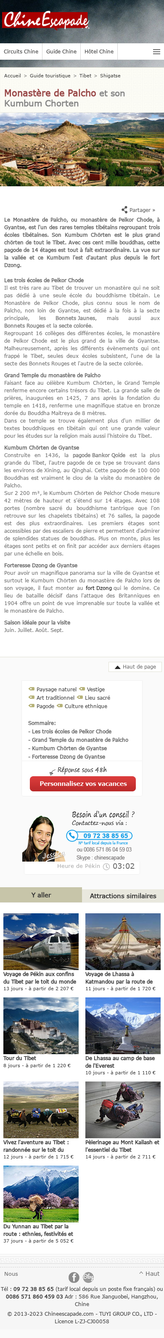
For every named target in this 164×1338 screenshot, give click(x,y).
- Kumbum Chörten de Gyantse (67, 748)
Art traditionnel (55, 698)
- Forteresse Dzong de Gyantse (66, 756)
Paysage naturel (57, 689)
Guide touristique (50, 75)
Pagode (45, 706)
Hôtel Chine (99, 51)
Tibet (85, 75)
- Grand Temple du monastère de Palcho (78, 740)
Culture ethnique (86, 706)
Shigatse (110, 75)
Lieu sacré (97, 698)
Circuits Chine (21, 51)
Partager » (142, 210)
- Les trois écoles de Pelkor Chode (69, 731)
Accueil (12, 75)
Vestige (96, 689)
